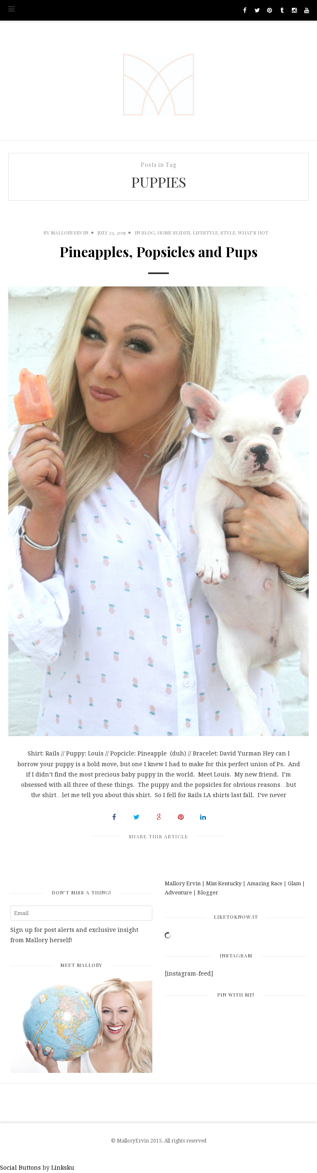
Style (227, 232)
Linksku (62, 1167)
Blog (148, 232)
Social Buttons (20, 1167)
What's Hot (253, 232)
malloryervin (69, 232)
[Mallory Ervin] (158, 80)
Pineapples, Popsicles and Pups (158, 251)
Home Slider (173, 232)
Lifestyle (205, 232)
